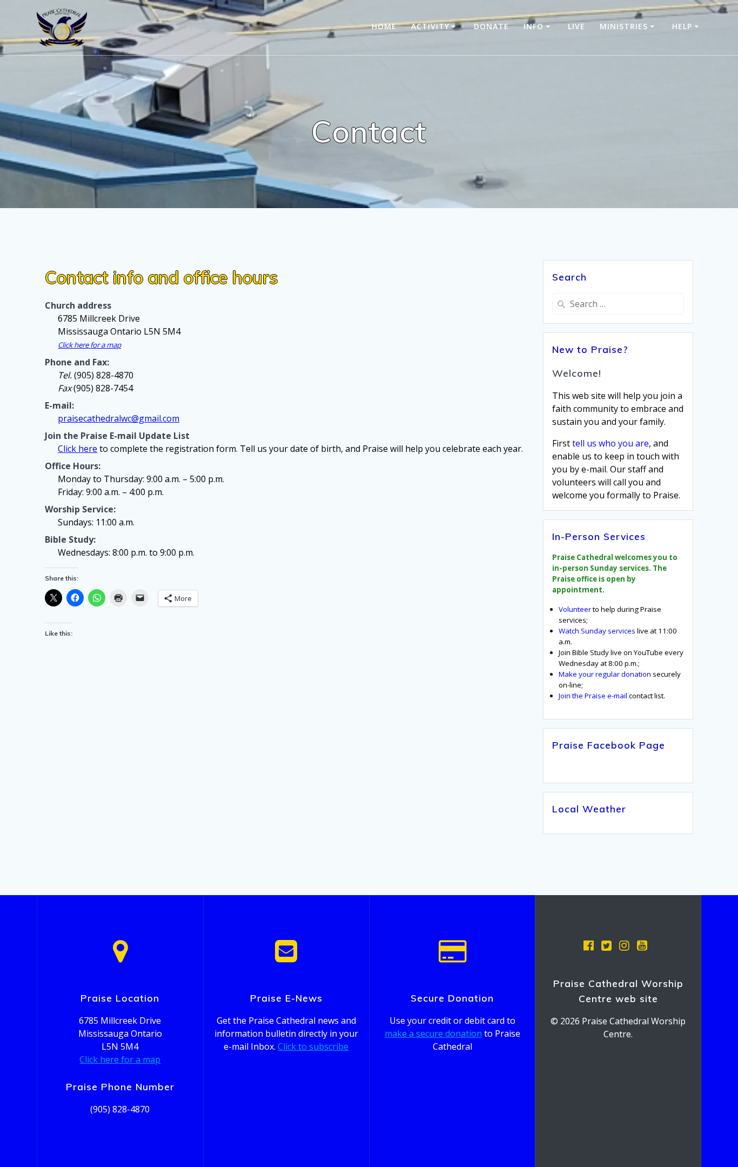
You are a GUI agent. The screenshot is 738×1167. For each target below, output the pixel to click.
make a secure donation (433, 1033)
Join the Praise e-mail (593, 696)
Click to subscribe (313, 1046)
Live (576, 26)
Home (384, 26)
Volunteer (575, 609)
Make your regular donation (605, 674)
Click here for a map (89, 345)
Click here (77, 449)
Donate (491, 26)
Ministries (624, 26)
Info (534, 26)
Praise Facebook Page (608, 745)
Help (682, 26)
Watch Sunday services (597, 631)
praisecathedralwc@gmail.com (118, 418)
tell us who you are (610, 443)
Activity (430, 26)
